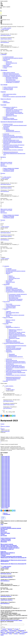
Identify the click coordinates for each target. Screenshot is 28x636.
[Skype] (13, 416)
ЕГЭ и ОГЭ (6, 95)
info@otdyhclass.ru (5, 42)
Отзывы (5, 67)
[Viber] (9, 416)
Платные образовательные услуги (11, 140)
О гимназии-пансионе (8, 56)
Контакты (3, 157)
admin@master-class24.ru (6, 38)
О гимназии (3, 54)
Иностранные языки (10, 79)
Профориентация (10, 130)
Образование (4, 70)
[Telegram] (14, 416)
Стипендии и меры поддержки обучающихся (13, 144)
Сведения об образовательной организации (12, 121)
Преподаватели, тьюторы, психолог (14, 109)
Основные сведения (8, 124)
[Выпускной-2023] (5, 431)
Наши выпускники (7, 66)
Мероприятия (6, 102)
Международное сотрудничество (10, 146)
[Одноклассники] (3, 416)
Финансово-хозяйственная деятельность (12, 141)
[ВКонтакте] (1, 416)
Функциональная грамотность (13, 131)
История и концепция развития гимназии (13, 58)
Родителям (3, 104)
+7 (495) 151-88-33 (7, 28)
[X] (7, 416)
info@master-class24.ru (6, 35)
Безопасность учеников (11, 115)
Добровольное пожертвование (10, 119)
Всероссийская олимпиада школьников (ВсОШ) (14, 96)
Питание (5, 117)
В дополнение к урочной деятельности (12, 76)
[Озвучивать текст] (1, 21)
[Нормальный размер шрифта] (1, 3)
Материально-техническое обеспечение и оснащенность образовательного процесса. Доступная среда (13, 137)
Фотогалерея (6, 65)
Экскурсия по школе (8, 89)
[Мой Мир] (5, 416)
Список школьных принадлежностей (14, 113)
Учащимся (3, 91)
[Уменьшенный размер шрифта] (1, 2)
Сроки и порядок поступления (10, 87)
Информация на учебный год (10, 107)
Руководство (9, 61)
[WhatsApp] (11, 416)
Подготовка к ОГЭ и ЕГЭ (12, 78)
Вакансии (8, 64)
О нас (2, 524)
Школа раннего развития (9, 72)
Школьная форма (10, 114)
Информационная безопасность (10, 152)
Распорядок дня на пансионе (12, 110)
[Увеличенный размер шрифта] (2, 5)
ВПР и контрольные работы (9, 94)
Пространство (6, 59)
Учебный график (10, 108)
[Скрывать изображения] (1, 18)
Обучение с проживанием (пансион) (11, 75)
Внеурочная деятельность (12, 77)
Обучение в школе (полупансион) (11, 73)
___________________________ (10, 151)
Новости (5, 101)
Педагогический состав (11, 62)
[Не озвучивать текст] (1, 22)
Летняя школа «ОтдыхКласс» (13, 82)
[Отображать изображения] (1, 16)
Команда (5, 60)
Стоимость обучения (8, 88)
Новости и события (6, 99)
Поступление (4, 84)
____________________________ (13, 132)
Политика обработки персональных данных (11, 620)
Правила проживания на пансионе (14, 112)
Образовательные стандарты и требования (13, 149)
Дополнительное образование (13, 81)
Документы (6, 127)
